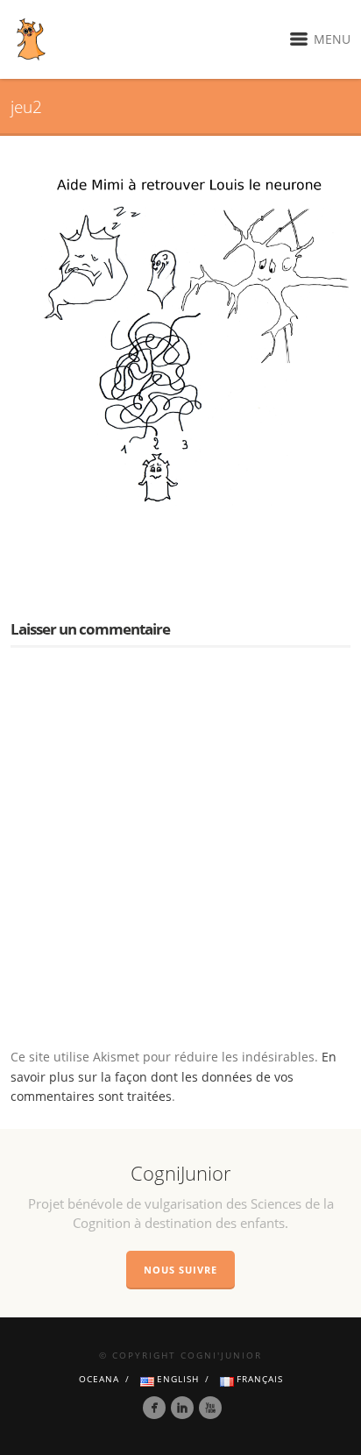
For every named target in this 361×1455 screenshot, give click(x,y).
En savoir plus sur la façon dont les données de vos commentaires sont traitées (173, 1076)
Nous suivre (180, 1269)
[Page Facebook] (154, 1407)
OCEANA (99, 1379)
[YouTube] (210, 1407)
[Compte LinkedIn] (182, 1407)
